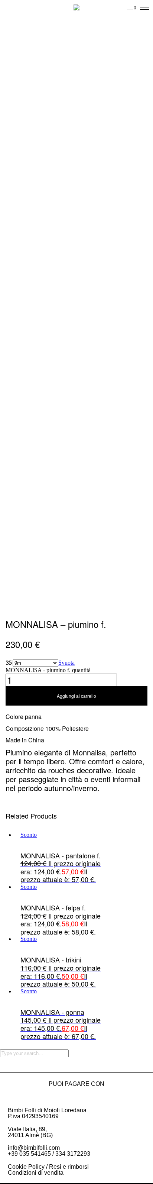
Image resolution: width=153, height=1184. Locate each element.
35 (9, 662)
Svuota (66, 662)
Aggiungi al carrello (76, 696)
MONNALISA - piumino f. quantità (48, 670)
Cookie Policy (26, 1167)
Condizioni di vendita (36, 1173)
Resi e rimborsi (69, 1167)
